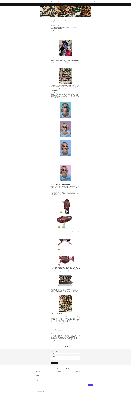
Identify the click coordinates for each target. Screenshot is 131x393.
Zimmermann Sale (77, 368)
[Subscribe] (49, 385)
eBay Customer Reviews (39, 372)
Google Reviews (38, 371)
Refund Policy (38, 376)
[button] (42, 1)
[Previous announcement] (36, 4)
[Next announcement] (95, 4)
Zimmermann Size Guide (78, 371)
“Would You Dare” (69, 62)
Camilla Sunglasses (54, 27)
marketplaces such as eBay (55, 319)
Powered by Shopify (42, 391)
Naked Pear (39, 391)
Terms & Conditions (38, 379)
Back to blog (66, 346)
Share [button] (52, 23)
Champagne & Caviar (55, 92)
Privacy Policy (38, 375)
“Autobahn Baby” (76, 62)
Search (37, 380)
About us (37, 368)
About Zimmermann (77, 372)
